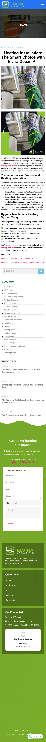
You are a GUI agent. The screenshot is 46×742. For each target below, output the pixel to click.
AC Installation (10, 287)
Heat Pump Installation (13, 320)
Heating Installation (12, 330)
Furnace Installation (12, 313)
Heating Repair (10, 333)
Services (9, 585)
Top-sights (8, 349)
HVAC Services (10, 339)
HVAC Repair (9, 336)
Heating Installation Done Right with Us (17, 258)
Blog (7, 590)
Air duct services (11, 306)
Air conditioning (10, 293)
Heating (7, 326)
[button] (42, 4)
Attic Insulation (10, 310)
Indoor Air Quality (11, 343)
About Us (9, 595)
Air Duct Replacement (13, 303)
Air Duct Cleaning (11, 300)
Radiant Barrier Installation (14, 346)
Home (8, 580)
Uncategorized (10, 353)
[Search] (41, 271)
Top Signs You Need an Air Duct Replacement (21, 415)
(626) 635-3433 (23, 462)
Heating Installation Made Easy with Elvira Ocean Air (23, 262)
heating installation (9, 166)
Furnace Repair (10, 316)
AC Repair (8, 290)
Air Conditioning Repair (13, 297)
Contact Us (10, 600)
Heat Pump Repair (11, 323)
